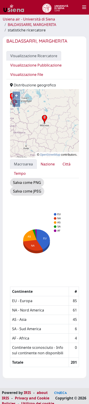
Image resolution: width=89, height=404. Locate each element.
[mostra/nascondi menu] (84, 7)
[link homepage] (15, 7)
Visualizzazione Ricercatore (33, 55)
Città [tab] (67, 164)
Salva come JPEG (27, 191)
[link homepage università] (55, 7)
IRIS (27, 392)
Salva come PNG (27, 182)
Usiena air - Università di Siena (29, 19)
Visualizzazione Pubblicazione (36, 65)
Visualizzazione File (26, 74)
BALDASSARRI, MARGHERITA (32, 24)
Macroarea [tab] (23, 164)
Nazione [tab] (48, 164)
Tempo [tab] (20, 173)
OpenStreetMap (50, 155)
